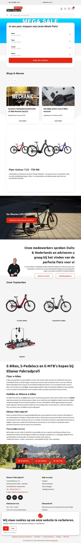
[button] (15, 80)
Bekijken (16, 184)
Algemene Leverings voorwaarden (22, 536)
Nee (13, 528)
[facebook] (8, 497)
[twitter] (20, 497)
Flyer (26, 387)
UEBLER (22, 357)
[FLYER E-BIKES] (20, 302)
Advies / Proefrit (43, 276)
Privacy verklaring (48, 536)
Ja (6, 528)
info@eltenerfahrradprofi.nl (19, 492)
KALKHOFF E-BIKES (59, 321)
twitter (59, 461)
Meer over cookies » (10, 532)
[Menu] (7, 15)
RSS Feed (66, 536)
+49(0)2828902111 (15, 489)
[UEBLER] (20, 338)
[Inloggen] (61, 9)
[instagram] (14, 497)
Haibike (72, 398)
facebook (25, 461)
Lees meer (22, 121)
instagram (42, 461)
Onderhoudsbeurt (65, 276)
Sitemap (58, 536)
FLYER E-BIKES (22, 321)
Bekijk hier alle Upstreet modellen (21, 220)
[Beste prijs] (69, 9)
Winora (25, 398)
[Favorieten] (65, 9)
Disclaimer (37, 536)
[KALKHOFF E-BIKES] (57, 302)
